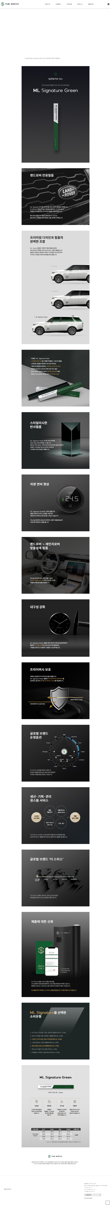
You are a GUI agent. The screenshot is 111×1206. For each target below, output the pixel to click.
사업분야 (58, 4)
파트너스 (80, 4)
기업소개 (47, 4)
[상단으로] (107, 1202)
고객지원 (69, 4)
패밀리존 (91, 4)
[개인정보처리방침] (88, 1198)
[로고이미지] (10, 4)
